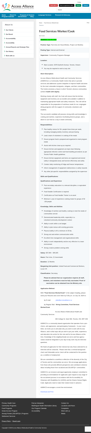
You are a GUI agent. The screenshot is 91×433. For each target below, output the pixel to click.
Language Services (44, 15)
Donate (78, 5)
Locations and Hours (68, 406)
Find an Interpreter (38, 403)
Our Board (9, 34)
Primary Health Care (8, 403)
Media (63, 413)
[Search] (87, 10)
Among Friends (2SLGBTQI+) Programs (15, 413)
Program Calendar (8, 16)
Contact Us (65, 403)
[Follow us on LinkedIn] (86, 2)
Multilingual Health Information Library (44, 406)
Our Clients (9, 30)
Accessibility (10, 43)
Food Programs (7, 408)
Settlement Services (8, 416)
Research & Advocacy (62, 15)
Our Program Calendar (39, 408)
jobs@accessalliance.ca (64, 300)
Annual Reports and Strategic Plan (17, 47)
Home (40, 23)
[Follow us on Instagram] (88, 2)
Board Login (16, 421)
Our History (10, 51)
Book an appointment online (66, 5)
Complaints (65, 408)
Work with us (53, 5)
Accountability (11, 38)
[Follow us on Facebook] (83, 2)
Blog (32, 16)
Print (88, 22)
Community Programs (9, 406)
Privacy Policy (6, 421)
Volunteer (86, 5)
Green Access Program (9, 411)
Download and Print (47, 392)
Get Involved (22, 16)
